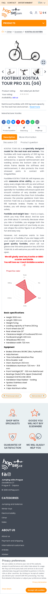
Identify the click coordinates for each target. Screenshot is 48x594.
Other (4, 517)
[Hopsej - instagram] (9, 475)
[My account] (36, 12)
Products (9, 23)
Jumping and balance (12, 504)
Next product (37, 396)
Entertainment (25, 2)
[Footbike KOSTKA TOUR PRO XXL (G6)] (24, 51)
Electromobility (9, 513)
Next (44, 72)
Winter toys (7, 508)
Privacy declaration (39, 582)
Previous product (12, 396)
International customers (13, 545)
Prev (3, 72)
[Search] (31, 12)
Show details (6, 589)
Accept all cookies (36, 590)
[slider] (24, 94)
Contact (11, 2)
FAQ (3, 2)
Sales (4, 522)
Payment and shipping (12, 541)
